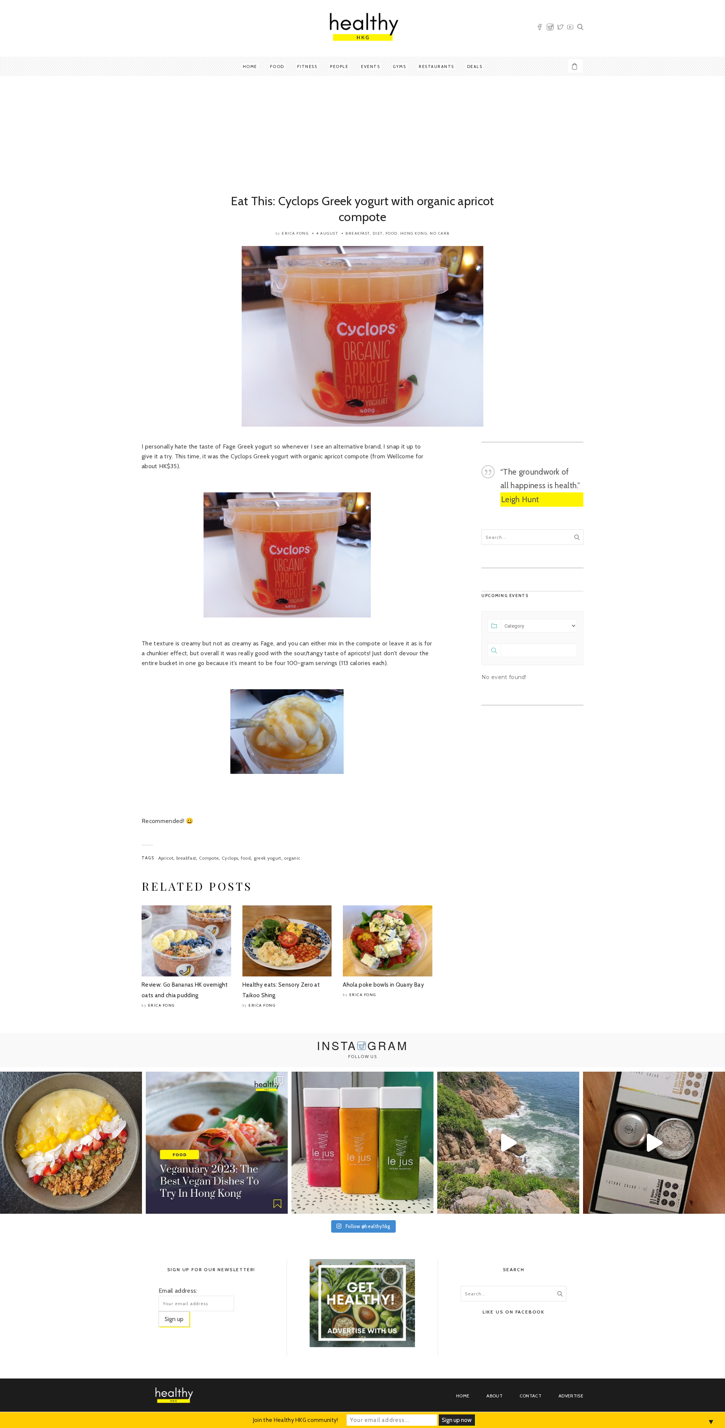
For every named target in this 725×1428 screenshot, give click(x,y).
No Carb (440, 233)
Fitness (307, 66)
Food (277, 66)
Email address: (178, 1290)
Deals (475, 66)
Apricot (165, 858)
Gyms (399, 66)
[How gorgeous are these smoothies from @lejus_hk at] (362, 1143)
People (339, 66)
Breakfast (358, 233)
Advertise (570, 1396)
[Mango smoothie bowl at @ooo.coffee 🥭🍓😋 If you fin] (71, 1143)
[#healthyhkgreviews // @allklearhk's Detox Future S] (654, 1143)
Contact (530, 1396)
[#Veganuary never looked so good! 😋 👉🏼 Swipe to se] (217, 1143)
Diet (378, 233)
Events (370, 66)
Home (250, 66)
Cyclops (230, 858)
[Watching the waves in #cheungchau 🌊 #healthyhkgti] (508, 1143)
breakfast (186, 858)
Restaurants (436, 66)
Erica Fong (295, 233)
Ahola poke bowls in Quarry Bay (383, 984)
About (494, 1396)
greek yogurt (267, 858)
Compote (209, 858)
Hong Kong (413, 233)
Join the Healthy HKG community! (295, 1420)
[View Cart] (575, 66)
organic (292, 858)
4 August (327, 233)
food (246, 858)
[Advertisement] (362, 136)
